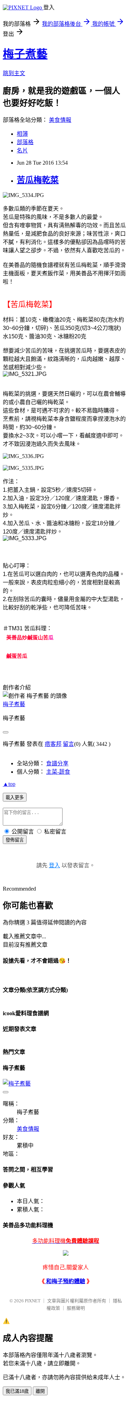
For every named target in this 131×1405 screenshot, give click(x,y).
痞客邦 (53, 744)
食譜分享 (57, 763)
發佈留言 (15, 840)
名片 (22, 150)
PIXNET (33, 1300)
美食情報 (60, 120)
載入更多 (15, 797)
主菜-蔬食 (58, 772)
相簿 (22, 134)
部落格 (25, 142)
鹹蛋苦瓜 (16, 656)
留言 (68, 744)
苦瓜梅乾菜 (38, 179)
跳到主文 (14, 73)
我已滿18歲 (17, 1391)
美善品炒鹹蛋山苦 (27, 637)
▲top (9, 784)
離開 (40, 1391)
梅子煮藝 (25, 54)
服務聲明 (76, 1308)
